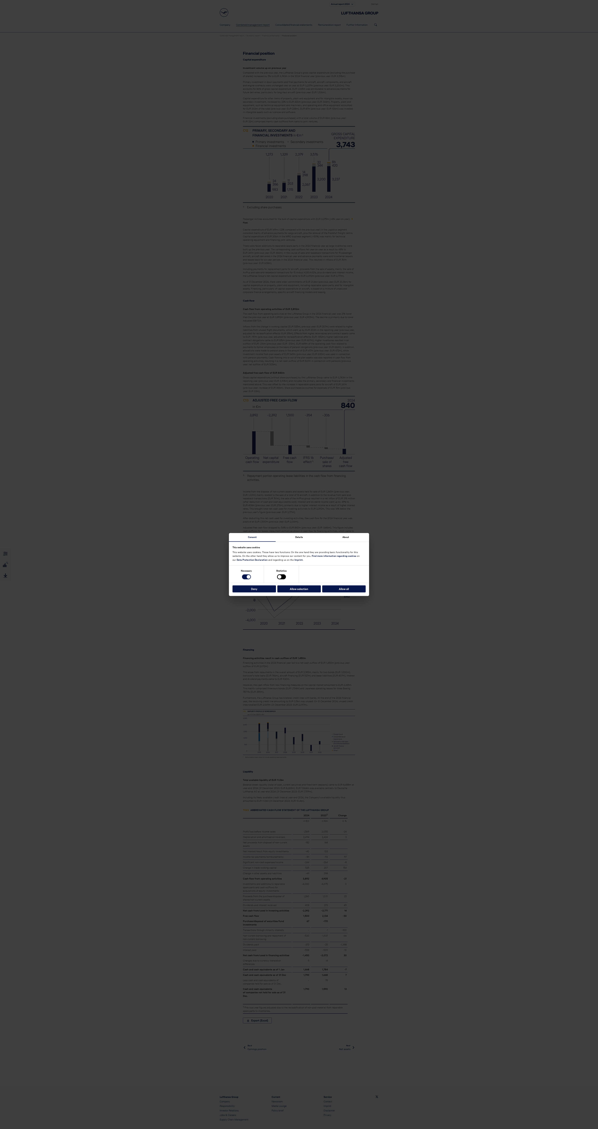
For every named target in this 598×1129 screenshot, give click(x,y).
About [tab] (345, 537)
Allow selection (299, 589)
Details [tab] (299, 537)
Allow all (344, 589)
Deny (254, 589)
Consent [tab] (252, 537)
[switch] (281, 576)
